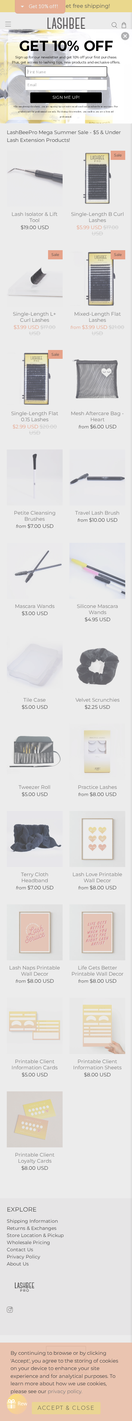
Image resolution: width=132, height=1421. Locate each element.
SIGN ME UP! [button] (66, 97)
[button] (125, 36)
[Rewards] (17, 1404)
